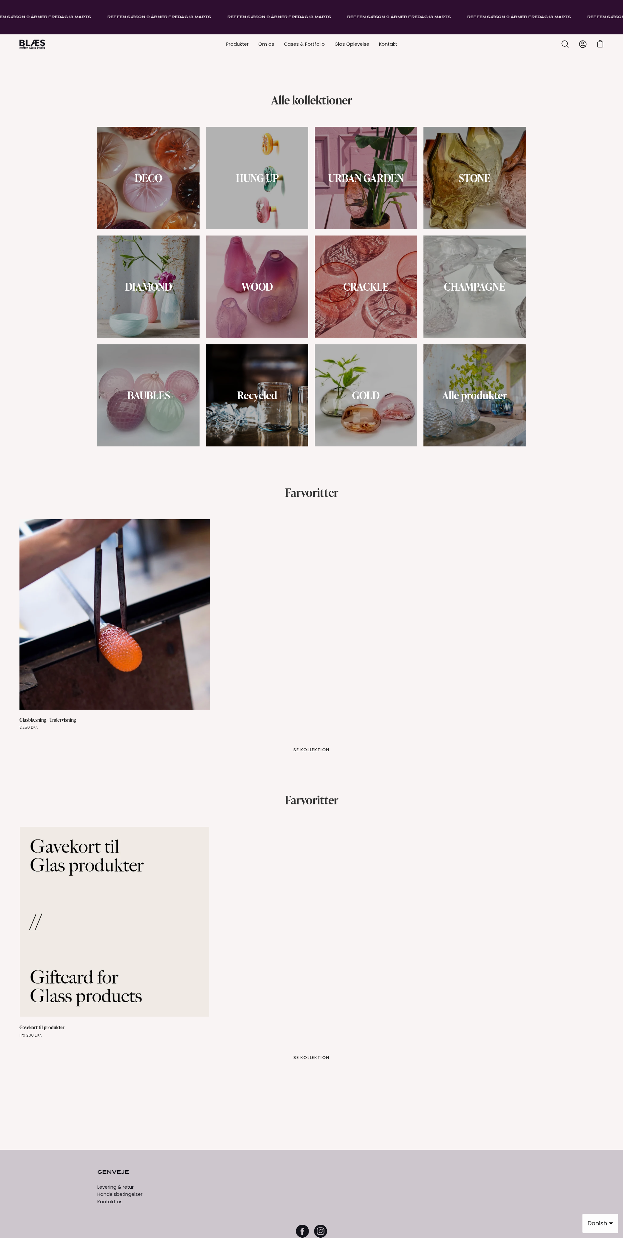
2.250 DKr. (28, 727)
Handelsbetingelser (119, 1194)
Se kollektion (311, 749)
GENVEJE (113, 1172)
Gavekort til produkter (42, 1027)
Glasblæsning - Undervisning (47, 719)
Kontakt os (110, 1201)
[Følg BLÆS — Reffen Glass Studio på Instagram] (320, 1231)
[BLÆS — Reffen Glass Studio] (32, 44)
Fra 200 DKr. (30, 1035)
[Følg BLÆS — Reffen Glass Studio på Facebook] (302, 1231)
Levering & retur (115, 1187)
